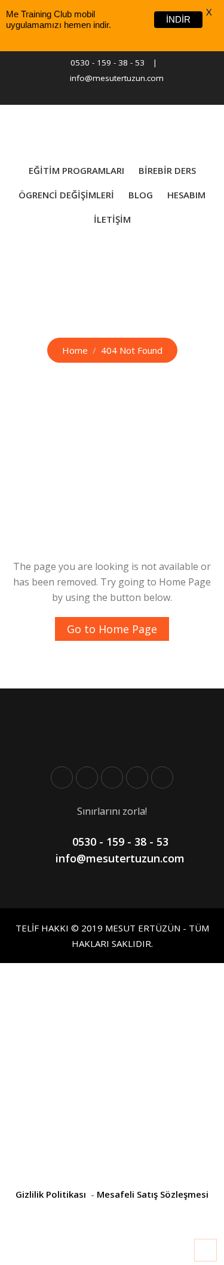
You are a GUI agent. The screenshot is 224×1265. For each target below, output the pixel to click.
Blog (140, 195)
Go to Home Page (112, 629)
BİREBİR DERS (167, 170)
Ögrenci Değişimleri (66, 195)
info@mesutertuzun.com (117, 78)
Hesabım (186, 195)
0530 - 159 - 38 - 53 (107, 62)
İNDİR (178, 19)
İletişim (112, 219)
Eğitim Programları (76, 170)
